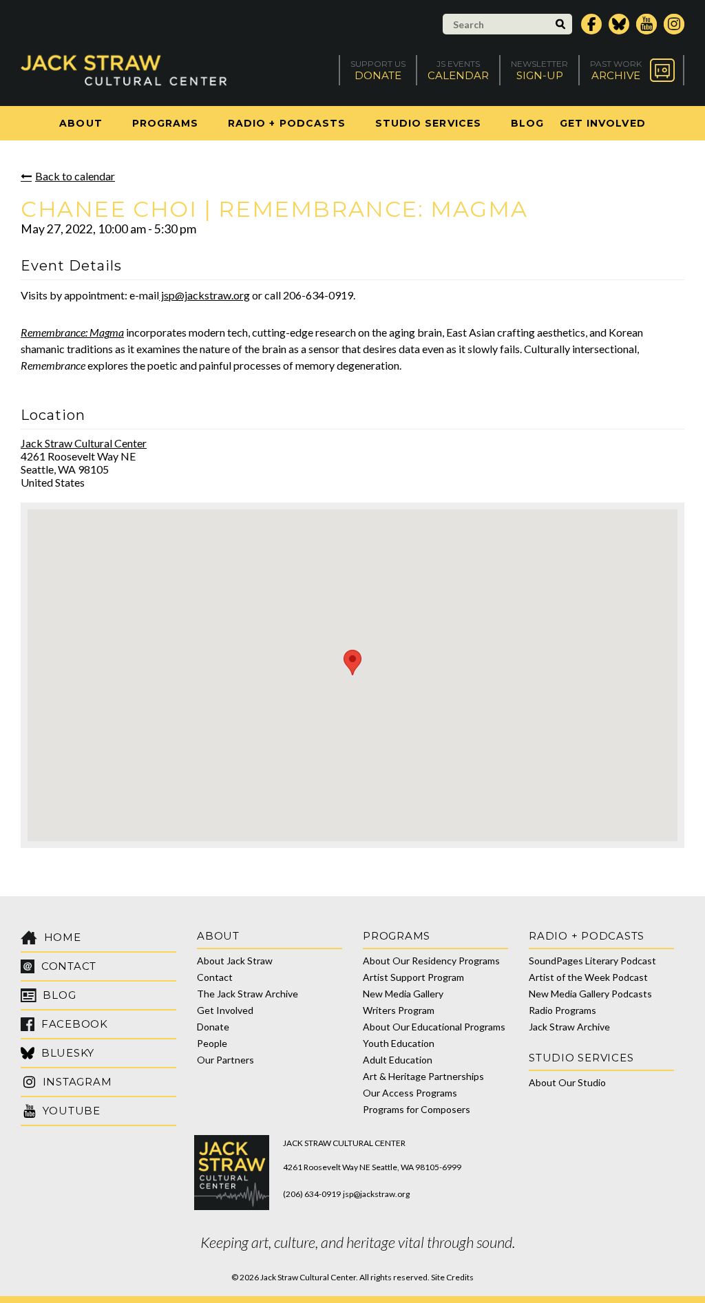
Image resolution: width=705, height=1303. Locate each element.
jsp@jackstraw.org (204, 294)
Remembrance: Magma (72, 332)
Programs (165, 123)
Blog (527, 123)
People (212, 1043)
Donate (213, 1026)
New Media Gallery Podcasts (590, 993)
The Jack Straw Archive (247, 993)
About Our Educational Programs (434, 1026)
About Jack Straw (235, 960)
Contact (215, 977)
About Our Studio (567, 1082)
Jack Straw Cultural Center (84, 442)
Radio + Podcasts (287, 123)
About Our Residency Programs (431, 960)
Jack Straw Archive (569, 1026)
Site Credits (452, 1277)
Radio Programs (562, 1010)
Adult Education (397, 1060)
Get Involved (603, 123)
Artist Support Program (413, 977)
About (80, 123)
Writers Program (398, 1010)
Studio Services (428, 123)
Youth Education (398, 1043)
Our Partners (225, 1060)
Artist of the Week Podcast (588, 977)
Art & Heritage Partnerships (423, 1076)
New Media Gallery (403, 993)
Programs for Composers (416, 1109)
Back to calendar (75, 175)
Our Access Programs (410, 1093)
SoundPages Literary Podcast (592, 960)
